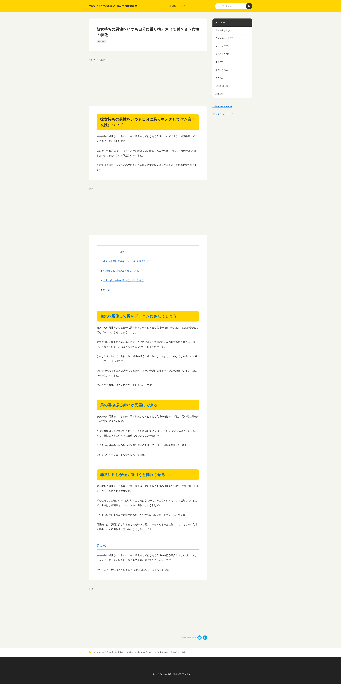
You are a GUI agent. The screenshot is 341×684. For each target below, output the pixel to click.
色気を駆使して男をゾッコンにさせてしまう (127, 261)
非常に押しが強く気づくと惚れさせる (123, 280)
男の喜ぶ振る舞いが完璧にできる (121, 271)
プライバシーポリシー (224, 114)
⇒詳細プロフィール (222, 106)
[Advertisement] (148, 81)
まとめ (106, 290)
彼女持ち (101, 42)
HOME (173, 6)
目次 (183, 6)
